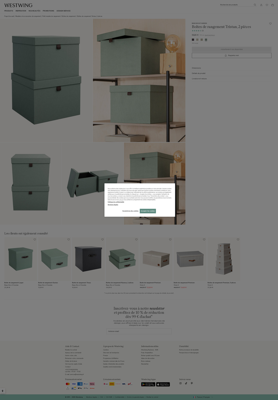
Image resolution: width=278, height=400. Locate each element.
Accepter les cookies (148, 211)
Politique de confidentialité (116, 202)
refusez (121, 199)
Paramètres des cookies (130, 211)
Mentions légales (113, 204)
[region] (139, 200)
